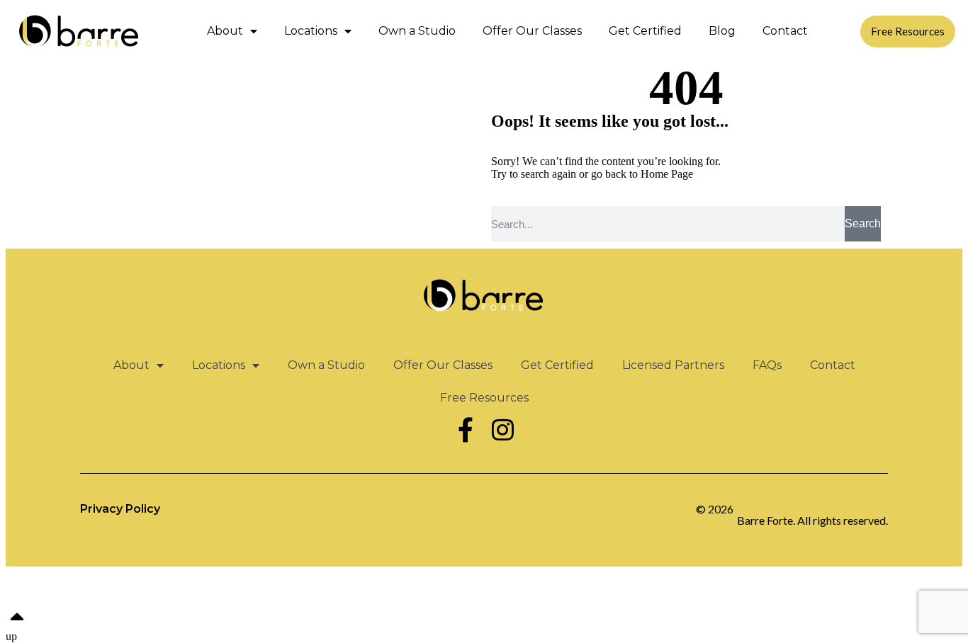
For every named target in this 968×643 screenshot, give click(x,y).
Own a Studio (417, 31)
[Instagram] (502, 429)
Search (863, 223)
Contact (785, 31)
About (225, 31)
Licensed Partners (673, 365)
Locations (310, 31)
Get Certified (645, 31)
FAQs (767, 365)
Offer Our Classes (532, 31)
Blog (722, 31)
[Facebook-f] (465, 429)
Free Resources (484, 397)
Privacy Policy (120, 509)
